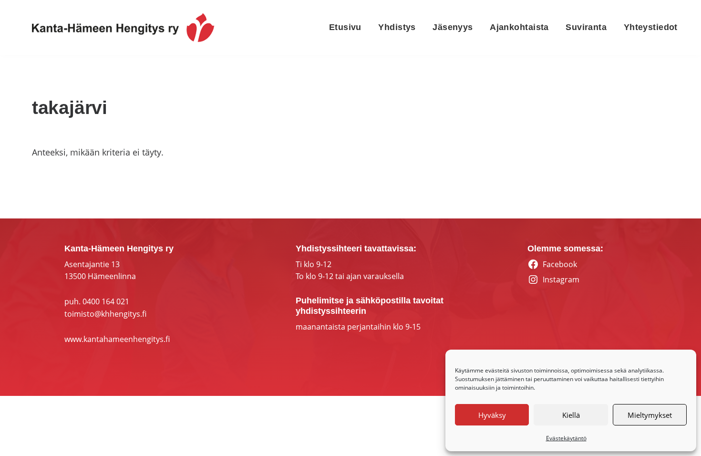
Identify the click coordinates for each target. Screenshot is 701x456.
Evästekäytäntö (566, 438)
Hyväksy (492, 415)
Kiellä (571, 415)
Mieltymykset (650, 415)
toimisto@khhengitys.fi (105, 314)
